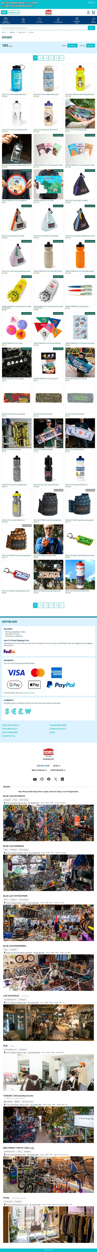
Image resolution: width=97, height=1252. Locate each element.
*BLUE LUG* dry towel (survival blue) (76, 378)
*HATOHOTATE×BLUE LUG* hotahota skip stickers (80, 343)
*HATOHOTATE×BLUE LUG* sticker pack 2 (46, 378)
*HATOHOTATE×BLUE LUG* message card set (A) (79, 165)
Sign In (88, 12)
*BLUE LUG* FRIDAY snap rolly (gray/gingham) (47, 520)
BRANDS (12, 32)
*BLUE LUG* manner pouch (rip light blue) (46, 236)
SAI (18, 1102)
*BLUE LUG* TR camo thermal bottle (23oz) (14, 485)
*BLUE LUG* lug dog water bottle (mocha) (46, 130)
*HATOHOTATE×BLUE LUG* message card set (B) (48, 165)
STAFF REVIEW (57, 770)
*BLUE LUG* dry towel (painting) (43, 449)
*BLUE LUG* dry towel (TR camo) (43, 414)
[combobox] (45, 28)
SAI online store (27, 1102)
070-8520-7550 (35, 1052)
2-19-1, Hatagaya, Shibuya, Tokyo (16, 1002)
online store (8, 1201)
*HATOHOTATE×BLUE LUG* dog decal (13, 378)
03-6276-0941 (36, 1204)
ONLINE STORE (43, 766)
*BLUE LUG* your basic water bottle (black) (46, 485)
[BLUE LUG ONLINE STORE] (48, 12)
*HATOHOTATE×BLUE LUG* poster (44, 200)
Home (4, 32)
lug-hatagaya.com (10, 999)
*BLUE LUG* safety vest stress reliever (45, 555)
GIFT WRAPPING (10, 732)
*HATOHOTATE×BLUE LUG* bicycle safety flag (47, 343)
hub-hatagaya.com (10, 1049)
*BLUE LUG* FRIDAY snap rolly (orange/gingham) (16, 555)
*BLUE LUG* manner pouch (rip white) (13, 236)
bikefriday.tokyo (9, 1151)
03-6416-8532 (34, 902)
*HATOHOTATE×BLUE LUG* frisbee (12, 343)
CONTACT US (9, 736)
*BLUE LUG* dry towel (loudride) (11, 449)
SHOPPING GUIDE (58, 725)
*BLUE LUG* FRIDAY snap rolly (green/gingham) (79, 520)
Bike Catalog (24, 800)
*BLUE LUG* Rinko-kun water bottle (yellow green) (79, 94)
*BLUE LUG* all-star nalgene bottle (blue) (14, 94)
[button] (92, 2)
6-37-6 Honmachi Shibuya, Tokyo (16, 1154)
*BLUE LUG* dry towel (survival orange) (13, 414)
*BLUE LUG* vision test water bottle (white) (14, 130)
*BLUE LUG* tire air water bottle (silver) (13, 520)
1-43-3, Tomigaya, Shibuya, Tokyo (16, 902)
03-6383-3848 (36, 1104)
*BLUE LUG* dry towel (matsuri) (74, 449)
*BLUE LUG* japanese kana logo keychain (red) (15, 591)
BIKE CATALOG (38, 770)
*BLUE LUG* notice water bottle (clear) (76, 485)
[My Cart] (93, 12)
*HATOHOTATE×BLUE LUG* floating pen (77, 306)
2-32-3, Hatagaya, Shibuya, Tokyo (16, 803)
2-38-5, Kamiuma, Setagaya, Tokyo (17, 852)
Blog (15, 800)
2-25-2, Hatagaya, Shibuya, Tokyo (16, 1052)
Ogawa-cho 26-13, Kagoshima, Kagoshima (19, 952)
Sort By (82, 46)
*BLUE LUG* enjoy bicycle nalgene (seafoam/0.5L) (16, 165)
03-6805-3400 (35, 852)
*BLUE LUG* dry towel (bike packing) (76, 130)
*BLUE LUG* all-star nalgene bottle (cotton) (46, 94)
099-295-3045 (39, 952)
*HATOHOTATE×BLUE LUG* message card (14, 200)
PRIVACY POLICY (58, 729)
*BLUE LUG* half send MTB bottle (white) (77, 591)
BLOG (55, 766)
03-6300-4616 (34, 1002)
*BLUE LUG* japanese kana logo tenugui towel (47, 591)
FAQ (53, 732)
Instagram (7, 800)
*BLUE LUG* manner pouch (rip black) (76, 200)
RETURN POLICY (10, 729)
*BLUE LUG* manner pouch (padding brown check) (80, 236)
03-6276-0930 (34, 1154)
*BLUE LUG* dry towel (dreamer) (74, 414)
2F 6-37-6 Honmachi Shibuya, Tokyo (17, 1204)
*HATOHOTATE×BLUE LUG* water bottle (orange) (79, 271)
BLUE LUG (22, 32)
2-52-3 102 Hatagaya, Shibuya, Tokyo (17, 1104)
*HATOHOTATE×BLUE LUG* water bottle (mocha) (48, 271)
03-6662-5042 (34, 803)
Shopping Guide (28, 693)
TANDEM (9, 1102)
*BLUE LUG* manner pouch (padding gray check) (16, 271)
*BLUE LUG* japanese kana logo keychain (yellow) (80, 555)
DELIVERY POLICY (11, 725)
